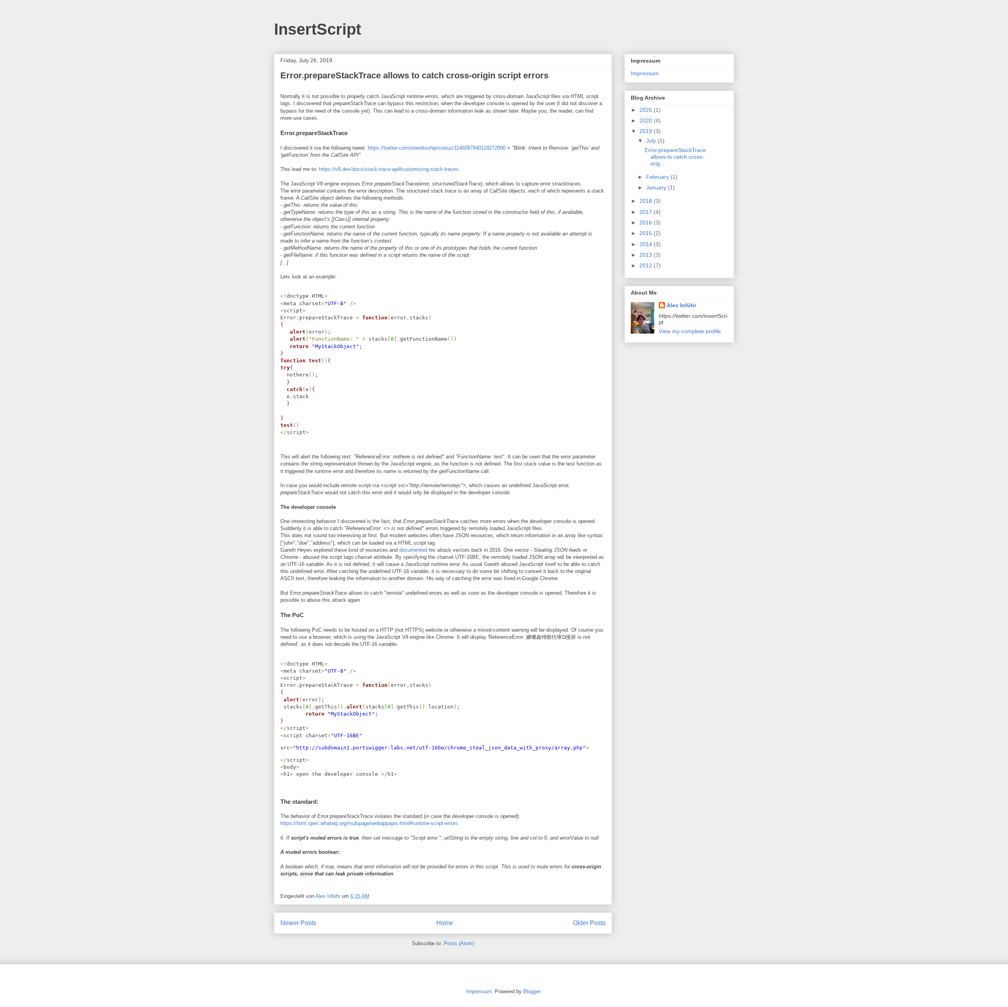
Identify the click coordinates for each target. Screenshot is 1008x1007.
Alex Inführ (681, 305)
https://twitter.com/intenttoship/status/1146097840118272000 (437, 148)
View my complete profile (690, 331)
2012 (646, 265)
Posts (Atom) (459, 943)
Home (444, 923)
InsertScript (317, 29)
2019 (646, 131)
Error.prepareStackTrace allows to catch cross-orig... (675, 157)
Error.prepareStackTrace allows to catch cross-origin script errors (414, 75)
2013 (646, 255)
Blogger (531, 991)
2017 (646, 212)
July (652, 140)
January (657, 187)
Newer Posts (298, 923)
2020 (646, 120)
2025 (646, 110)
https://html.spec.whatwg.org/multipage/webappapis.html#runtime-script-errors (369, 823)
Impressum (645, 73)
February (658, 177)
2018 (646, 201)
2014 (646, 244)
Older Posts (589, 923)
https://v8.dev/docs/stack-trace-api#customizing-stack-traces (389, 169)
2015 (646, 233)
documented (413, 550)
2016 (646, 222)
